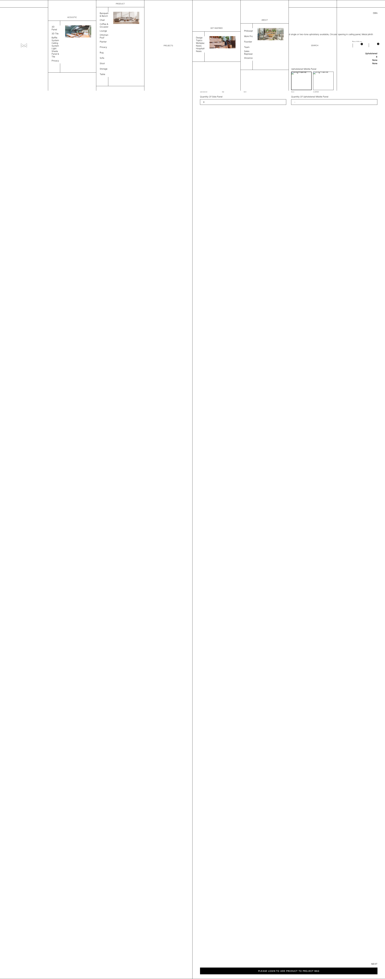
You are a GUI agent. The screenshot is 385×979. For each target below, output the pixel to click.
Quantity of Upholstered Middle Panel (309, 96)
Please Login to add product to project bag (288, 971)
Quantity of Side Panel (211, 96)
